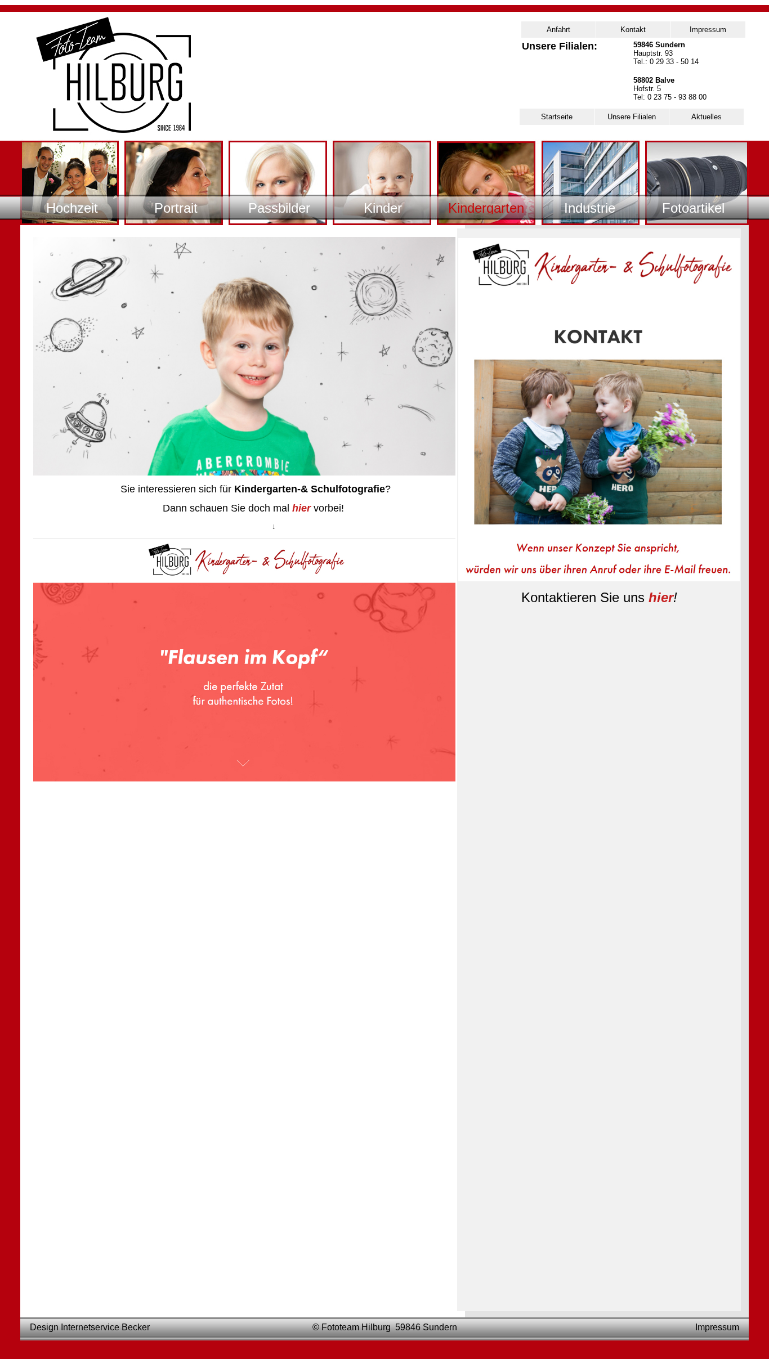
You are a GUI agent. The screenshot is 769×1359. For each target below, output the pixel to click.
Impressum (708, 29)
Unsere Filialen (631, 117)
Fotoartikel (693, 207)
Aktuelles (706, 117)
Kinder (383, 207)
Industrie (589, 207)
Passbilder (279, 207)
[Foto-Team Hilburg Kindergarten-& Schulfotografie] (244, 791)
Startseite (557, 117)
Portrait (176, 207)
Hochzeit (72, 207)
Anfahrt (558, 29)
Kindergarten (486, 207)
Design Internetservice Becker (90, 1327)
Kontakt (633, 29)
